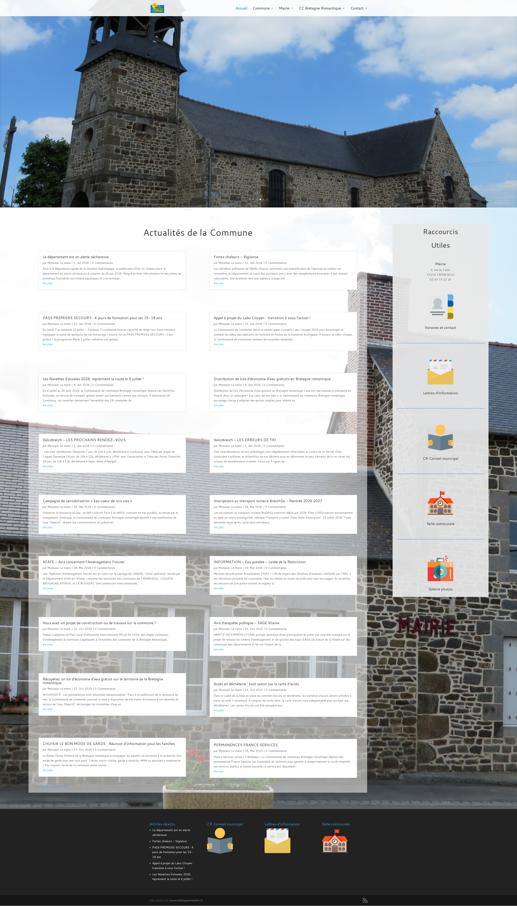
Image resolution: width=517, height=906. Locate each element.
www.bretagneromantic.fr (186, 900)
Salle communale (440, 523)
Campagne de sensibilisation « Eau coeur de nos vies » (87, 500)
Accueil (241, 9)
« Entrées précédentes (53, 786)
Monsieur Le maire (59, 263)
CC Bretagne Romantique (320, 9)
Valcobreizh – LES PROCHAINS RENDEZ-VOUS (84, 439)
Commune (261, 9)
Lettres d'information (440, 393)
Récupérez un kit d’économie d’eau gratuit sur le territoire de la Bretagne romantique (103, 680)
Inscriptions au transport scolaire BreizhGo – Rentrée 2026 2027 (268, 500)
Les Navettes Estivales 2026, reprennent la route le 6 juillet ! (93, 378)
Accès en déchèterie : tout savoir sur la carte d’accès (256, 683)
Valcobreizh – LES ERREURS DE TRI (245, 439)
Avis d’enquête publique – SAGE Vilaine (246, 622)
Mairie (284, 9)
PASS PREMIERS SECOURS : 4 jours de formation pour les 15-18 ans (102, 317)
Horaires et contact (440, 327)
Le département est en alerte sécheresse (76, 256)
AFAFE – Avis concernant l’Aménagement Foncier (83, 561)
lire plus (48, 283)
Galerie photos (441, 589)
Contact (357, 9)
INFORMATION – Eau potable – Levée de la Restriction (260, 561)
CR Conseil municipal (440, 458)
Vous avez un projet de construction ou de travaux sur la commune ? (99, 622)
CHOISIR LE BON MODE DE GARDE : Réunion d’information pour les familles (109, 743)
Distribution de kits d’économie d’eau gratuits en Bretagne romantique (272, 378)
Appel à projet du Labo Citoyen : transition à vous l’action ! (262, 317)
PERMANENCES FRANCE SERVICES (246, 744)
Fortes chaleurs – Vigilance (236, 256)
